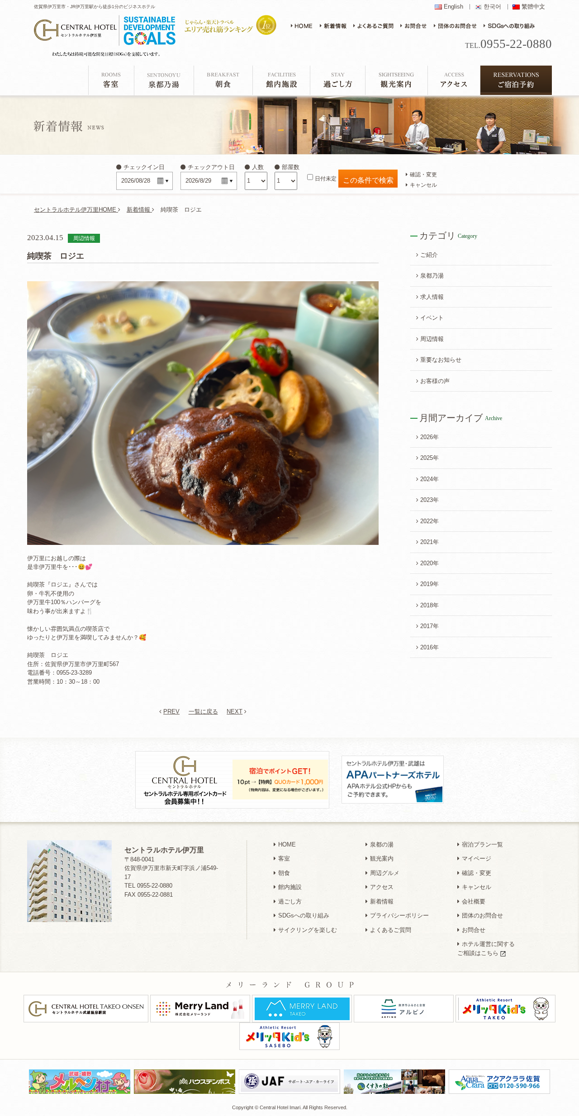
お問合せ (473, 930)
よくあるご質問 (390, 930)
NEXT (234, 711)
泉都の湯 (382, 844)
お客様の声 (435, 381)
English (453, 6)
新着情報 (139, 209)
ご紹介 (429, 254)
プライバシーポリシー (399, 915)
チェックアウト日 (211, 167)
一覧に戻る (203, 711)
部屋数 (290, 167)
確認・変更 (423, 174)
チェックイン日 (144, 167)
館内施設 (290, 887)
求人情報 (432, 296)
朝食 (284, 873)
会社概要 (473, 901)
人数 (258, 167)
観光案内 (382, 858)
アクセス (382, 887)
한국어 (492, 6)
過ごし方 (290, 901)
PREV (171, 711)
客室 (284, 858)
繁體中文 (533, 6)
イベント (432, 317)
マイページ (476, 858)
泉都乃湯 (432, 275)
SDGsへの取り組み (303, 915)
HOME (287, 844)
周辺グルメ (384, 873)
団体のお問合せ (482, 915)
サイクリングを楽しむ (307, 930)
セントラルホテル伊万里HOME (76, 209)
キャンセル (423, 185)
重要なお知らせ (440, 359)
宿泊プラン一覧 (482, 844)
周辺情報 (432, 339)
